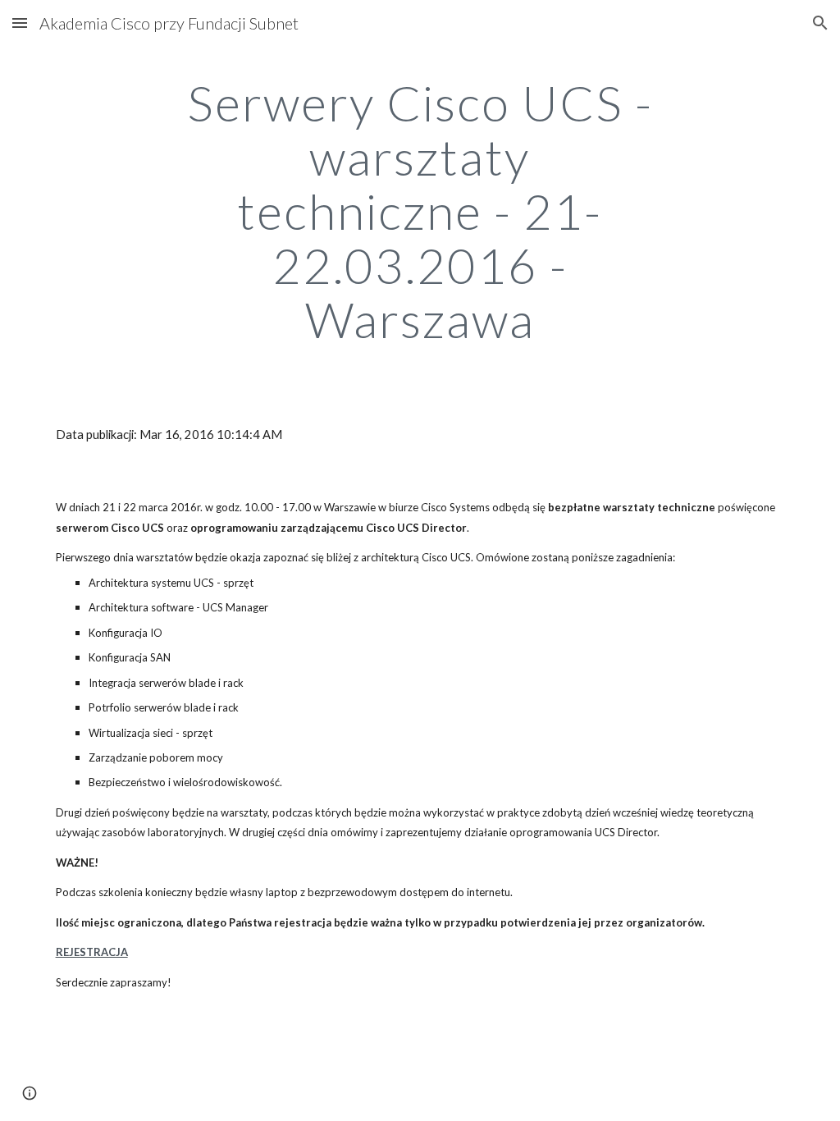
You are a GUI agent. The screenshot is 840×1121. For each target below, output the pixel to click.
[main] (420, 211)
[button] (19, 22)
